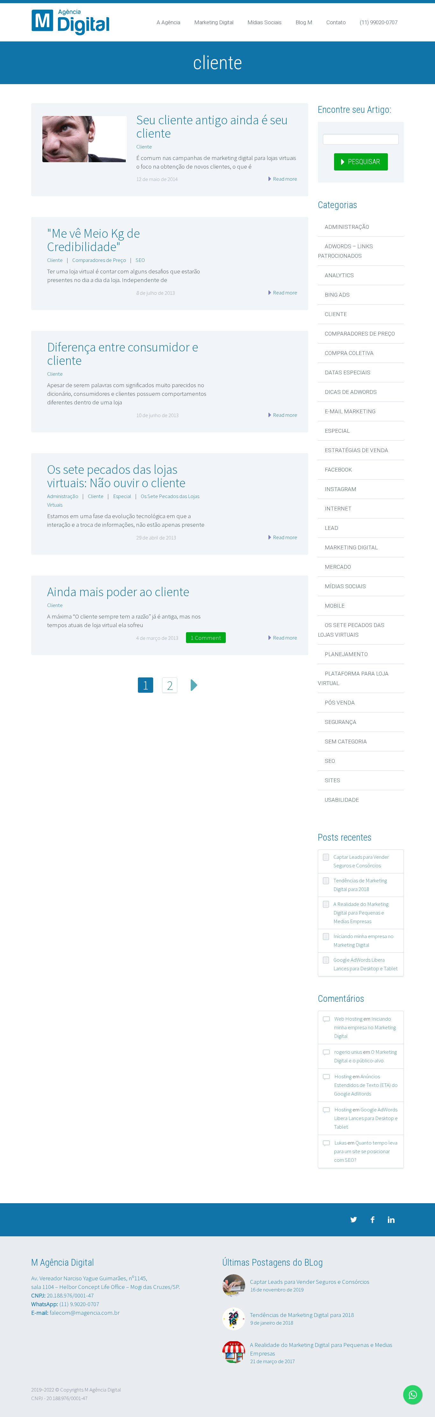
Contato (336, 22)
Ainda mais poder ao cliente (118, 592)
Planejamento (346, 654)
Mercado (338, 567)
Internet (338, 508)
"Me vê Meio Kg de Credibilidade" (93, 240)
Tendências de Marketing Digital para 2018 (360, 885)
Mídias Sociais (264, 22)
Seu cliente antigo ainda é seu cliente (212, 126)
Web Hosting (348, 1018)
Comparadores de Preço (99, 260)
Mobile (335, 606)
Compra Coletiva (349, 353)
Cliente (144, 146)
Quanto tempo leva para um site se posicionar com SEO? (365, 1151)
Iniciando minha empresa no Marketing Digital (363, 940)
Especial (122, 496)
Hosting (343, 1076)
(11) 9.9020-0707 (79, 1304)
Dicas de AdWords (351, 392)
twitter (353, 1220)
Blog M (304, 22)
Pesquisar (364, 162)
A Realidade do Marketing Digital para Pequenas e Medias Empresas (361, 912)
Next (194, 685)
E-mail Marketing (350, 411)
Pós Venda (340, 702)
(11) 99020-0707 (378, 22)
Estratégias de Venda (356, 450)
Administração (62, 496)
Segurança (340, 722)
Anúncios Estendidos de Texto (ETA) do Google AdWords (366, 1085)
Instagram (340, 489)
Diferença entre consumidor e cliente (122, 353)
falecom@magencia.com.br (84, 1312)
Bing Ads (337, 295)
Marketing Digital (213, 22)
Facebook (338, 469)
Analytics (339, 275)
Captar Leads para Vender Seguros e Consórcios (361, 861)
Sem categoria (346, 741)
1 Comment (206, 637)
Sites (332, 780)
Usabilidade (342, 800)
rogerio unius (348, 1051)
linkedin (391, 1220)
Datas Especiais (347, 372)
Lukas (340, 1142)
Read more (284, 178)
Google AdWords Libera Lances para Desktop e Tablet (365, 964)
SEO (140, 260)
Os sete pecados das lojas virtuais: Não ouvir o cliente (116, 476)
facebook (372, 1220)
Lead (331, 528)
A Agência (168, 22)
